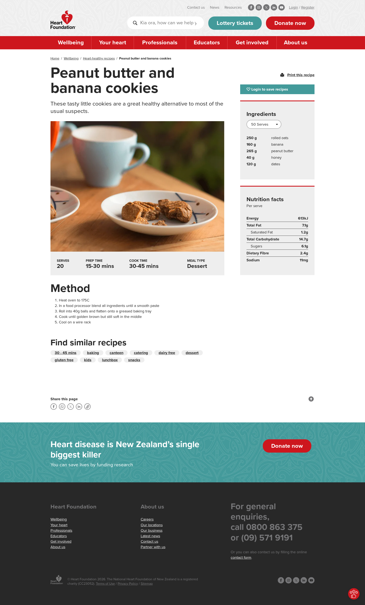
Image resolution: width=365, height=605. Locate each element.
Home (54, 58)
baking (93, 352)
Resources (233, 7)
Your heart (112, 42)
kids (87, 360)
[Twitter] (70, 406)
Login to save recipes (269, 89)
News (214, 7)
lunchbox (110, 360)
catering (141, 352)
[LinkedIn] (79, 406)
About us (295, 42)
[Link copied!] (87, 406)
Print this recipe (301, 75)
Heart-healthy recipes (99, 58)
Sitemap (147, 584)
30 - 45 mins (65, 352)
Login (293, 7)
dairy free (167, 352)
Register (308, 7)
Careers (147, 519)
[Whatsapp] (62, 406)
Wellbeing (71, 42)
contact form (241, 557)
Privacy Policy (128, 584)
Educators (207, 42)
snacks (134, 360)
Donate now (290, 23)
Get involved (252, 42)
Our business (151, 530)
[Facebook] (53, 406)
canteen (116, 352)
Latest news (150, 536)
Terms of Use (105, 584)
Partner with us (153, 547)
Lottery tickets (235, 23)
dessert (192, 352)
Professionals (159, 42)
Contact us (196, 7)
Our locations (152, 525)
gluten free (64, 360)
